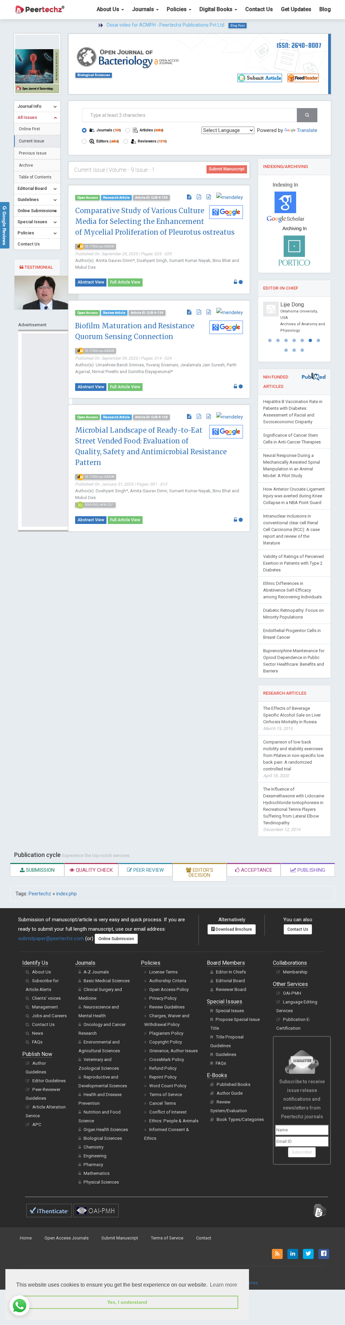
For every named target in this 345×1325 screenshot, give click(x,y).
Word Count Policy (167, 1085)
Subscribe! (302, 1152)
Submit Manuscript (227, 169)
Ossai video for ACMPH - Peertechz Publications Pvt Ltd (165, 25)
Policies (177, 9)
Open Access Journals (66, 1237)
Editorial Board (230, 980)
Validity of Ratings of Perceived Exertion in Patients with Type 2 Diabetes (293, 563)
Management (45, 1006)
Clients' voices (46, 998)
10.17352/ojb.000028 (99, 476)
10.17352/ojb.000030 (99, 246)
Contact (203, 1237)
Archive (26, 165)
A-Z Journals (96, 971)
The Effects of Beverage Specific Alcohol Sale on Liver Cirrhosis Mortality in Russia (292, 718)
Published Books (233, 1084)
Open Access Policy (169, 989)
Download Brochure (233, 929)
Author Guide (230, 1093)
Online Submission (116, 938)
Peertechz (40, 894)
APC (36, 1124)
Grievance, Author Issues (173, 1050)
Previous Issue (32, 153)
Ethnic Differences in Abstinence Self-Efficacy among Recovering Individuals (292, 590)
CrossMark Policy (166, 1059)
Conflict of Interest (168, 1112)
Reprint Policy (163, 1077)
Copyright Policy (165, 1042)
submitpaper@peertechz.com (51, 938)
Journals (143, 9)
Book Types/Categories (240, 1119)
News (37, 1033)
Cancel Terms (162, 1103)
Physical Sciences (101, 1182)
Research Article (116, 197)
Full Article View (125, 282)
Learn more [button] (223, 1285)
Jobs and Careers (49, 1015)
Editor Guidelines (49, 1080)
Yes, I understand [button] (127, 1302)
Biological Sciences (93, 75)
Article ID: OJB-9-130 (151, 197)
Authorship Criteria (167, 980)
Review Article (114, 312)
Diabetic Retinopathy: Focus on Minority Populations (293, 614)
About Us (109, 9)
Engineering (95, 1155)
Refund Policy (163, 1068)
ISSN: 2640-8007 (299, 45)
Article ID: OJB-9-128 (151, 417)
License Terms (163, 971)
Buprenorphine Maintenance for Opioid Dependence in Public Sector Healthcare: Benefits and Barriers (293, 660)
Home (26, 1237)
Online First (29, 129)
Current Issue (31, 141)
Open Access (87, 197)
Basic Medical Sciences (107, 980)
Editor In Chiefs (231, 971)
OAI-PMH (292, 993)
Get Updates (296, 9)
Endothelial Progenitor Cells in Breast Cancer (292, 634)
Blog (325, 9)
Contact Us (259, 9)
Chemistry (93, 1147)
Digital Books (216, 9)
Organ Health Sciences (106, 1129)
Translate (307, 130)
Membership (295, 971)
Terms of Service (165, 1094)
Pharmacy (93, 1164)
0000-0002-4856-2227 (99, 504)
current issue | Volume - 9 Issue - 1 (114, 170)
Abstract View (90, 282)
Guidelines (226, 1054)
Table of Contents (35, 177)
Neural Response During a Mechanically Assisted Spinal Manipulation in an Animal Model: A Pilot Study (291, 465)
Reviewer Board (231, 989)
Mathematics (96, 1173)
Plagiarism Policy (166, 1033)
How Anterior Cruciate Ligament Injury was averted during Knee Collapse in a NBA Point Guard (294, 496)
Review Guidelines (167, 1006)
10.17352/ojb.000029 (99, 351)
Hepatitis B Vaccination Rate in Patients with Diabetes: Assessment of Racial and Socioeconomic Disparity (292, 411)
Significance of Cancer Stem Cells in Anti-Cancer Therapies (292, 438)
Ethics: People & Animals (173, 1120)
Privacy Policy (163, 998)
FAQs (37, 1042)
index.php (66, 894)
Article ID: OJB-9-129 (147, 312)
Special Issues (230, 1010)
